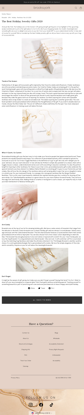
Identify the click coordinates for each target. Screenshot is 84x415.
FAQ (25, 355)
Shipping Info (25, 349)
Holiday (14, 17)
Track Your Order (25, 360)
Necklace (20, 17)
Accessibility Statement (56, 344)
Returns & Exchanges (25, 344)
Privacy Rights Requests (56, 349)
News (8, 14)
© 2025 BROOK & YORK (63, 378)
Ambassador (56, 355)
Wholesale (56, 338)
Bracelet (4, 17)
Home (4, 14)
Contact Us (25, 333)
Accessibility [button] (56, 360)
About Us (26, 338)
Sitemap (25, 366)
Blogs (56, 333)
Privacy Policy (15, 378)
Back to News (43, 300)
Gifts (9, 17)
